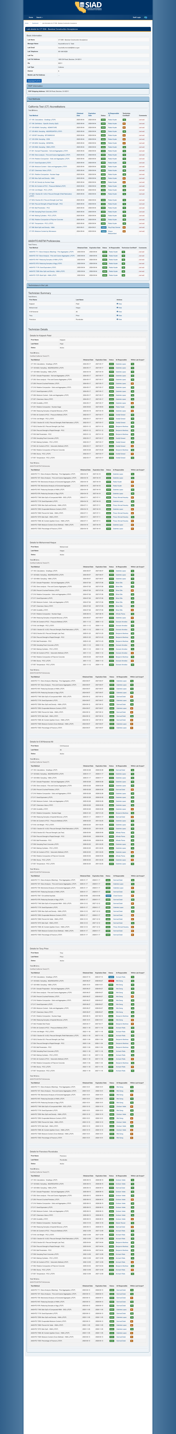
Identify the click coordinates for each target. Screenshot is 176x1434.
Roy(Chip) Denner (114, 227)
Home (31, 17)
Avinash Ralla (120, 977)
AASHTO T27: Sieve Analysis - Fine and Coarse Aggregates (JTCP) (52, 256)
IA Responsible (113, 113)
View (120, 304)
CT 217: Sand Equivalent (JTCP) (40, 163)
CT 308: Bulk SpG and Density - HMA (41, 227)
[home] (145, 17)
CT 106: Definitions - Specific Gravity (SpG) (43, 123)
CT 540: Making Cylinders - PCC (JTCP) (42, 215)
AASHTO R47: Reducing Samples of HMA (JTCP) (46, 259)
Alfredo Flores (120, 614)
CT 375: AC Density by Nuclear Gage (41, 182)
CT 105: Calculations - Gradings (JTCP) (42, 119)
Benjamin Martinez (122, 426)
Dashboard (35, 23)
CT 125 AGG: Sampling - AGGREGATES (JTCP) (45, 131)
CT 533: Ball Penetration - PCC (39, 208)
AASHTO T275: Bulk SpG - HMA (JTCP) (42, 275)
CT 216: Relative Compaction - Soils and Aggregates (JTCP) (49, 159)
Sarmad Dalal (121, 696)
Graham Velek (121, 1106)
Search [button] (39, 17)
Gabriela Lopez (121, 364)
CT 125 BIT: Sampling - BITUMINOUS (42, 135)
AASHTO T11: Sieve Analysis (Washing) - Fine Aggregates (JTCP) (51, 252)
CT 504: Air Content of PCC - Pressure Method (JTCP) (47, 186)
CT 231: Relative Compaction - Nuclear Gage (44, 174)
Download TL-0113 (34, 81)
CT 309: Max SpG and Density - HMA (41, 178)
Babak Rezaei (120, 1223)
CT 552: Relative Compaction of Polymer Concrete (46, 219)
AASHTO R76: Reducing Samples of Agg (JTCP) (45, 263)
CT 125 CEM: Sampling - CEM (39, 139)
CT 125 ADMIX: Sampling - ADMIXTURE (43, 127)
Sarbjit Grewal (120, 415)
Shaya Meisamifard (112, 232)
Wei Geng (119, 981)
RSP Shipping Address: (36, 91)
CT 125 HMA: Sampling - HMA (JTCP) (42, 147)
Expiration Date (92, 114)
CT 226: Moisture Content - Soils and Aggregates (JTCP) (48, 166)
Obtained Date (80, 114)
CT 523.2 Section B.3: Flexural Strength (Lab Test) (46, 200)
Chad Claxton (117, 896)
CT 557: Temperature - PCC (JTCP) (41, 223)
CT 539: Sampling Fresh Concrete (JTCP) (43, 212)
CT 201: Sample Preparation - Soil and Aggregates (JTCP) (48, 151)
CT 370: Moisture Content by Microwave (42, 231)
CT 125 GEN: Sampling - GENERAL (41, 143)
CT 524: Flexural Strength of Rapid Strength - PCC (46, 204)
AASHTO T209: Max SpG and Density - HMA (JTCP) (47, 271)
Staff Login (137, 17)
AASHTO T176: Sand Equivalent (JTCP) (42, 267)
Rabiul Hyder (112, 119)
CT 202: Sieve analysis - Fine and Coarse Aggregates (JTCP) (49, 155)
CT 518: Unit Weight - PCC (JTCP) (40, 190)
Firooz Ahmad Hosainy (120, 497)
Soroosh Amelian (121, 622)
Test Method (33, 115)
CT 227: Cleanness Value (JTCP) (40, 170)
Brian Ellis (119, 582)
